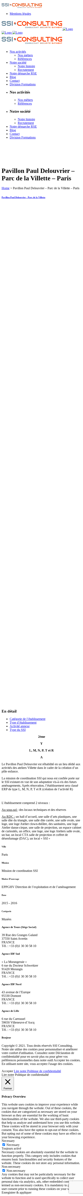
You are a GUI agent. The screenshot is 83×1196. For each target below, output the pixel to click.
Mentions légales (20, 13)
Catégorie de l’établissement (27, 719)
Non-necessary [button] (11, 1166)
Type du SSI (18, 729)
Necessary (13, 1145)
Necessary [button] (8, 1140)
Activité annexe (20, 726)
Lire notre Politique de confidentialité (37, 1071)
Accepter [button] (7, 1071)
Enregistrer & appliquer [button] (16, 1192)
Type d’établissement (23, 722)
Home (5, 188)
